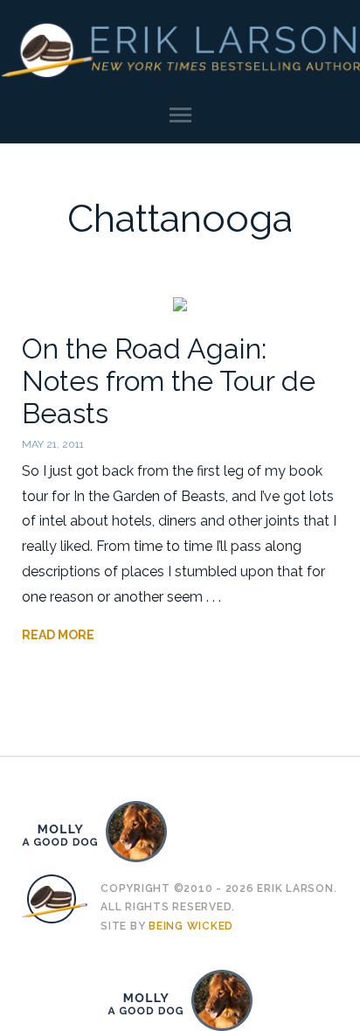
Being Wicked (191, 926)
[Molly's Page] (180, 831)
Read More (58, 635)
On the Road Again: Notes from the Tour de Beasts (168, 380)
